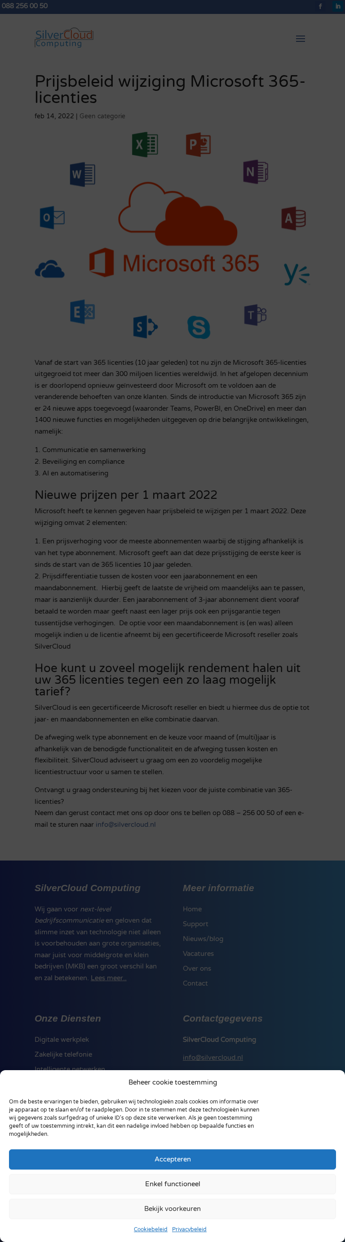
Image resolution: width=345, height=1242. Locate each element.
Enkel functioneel (172, 1184)
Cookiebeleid (151, 1229)
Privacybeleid (189, 1229)
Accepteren (173, 1159)
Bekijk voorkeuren (172, 1209)
